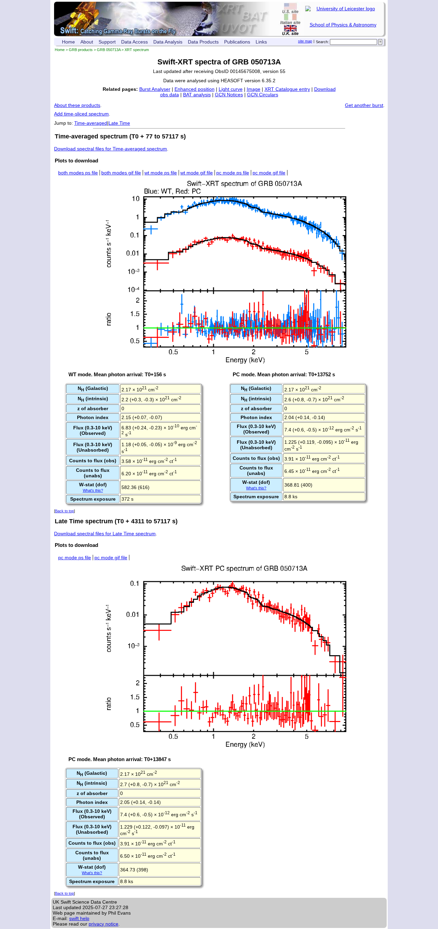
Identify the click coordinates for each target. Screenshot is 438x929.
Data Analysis (167, 42)
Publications (237, 42)
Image (253, 89)
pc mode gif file (269, 172)
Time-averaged (90, 123)
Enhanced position (195, 89)
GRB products (81, 50)
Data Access (134, 42)
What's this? (93, 490)
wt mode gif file (196, 172)
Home (68, 42)
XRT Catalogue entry (287, 89)
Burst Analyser (154, 89)
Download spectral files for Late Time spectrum (105, 533)
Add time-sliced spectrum (81, 114)
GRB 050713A (108, 50)
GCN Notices (229, 94)
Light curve (231, 89)
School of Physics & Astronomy (343, 24)
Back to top (64, 511)
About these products (77, 105)
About (86, 42)
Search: (322, 42)
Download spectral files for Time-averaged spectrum (110, 148)
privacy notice (103, 924)
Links (261, 42)
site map (305, 41)
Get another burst (364, 105)
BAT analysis (197, 94)
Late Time (119, 123)
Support (107, 42)
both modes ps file (78, 172)
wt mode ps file (160, 172)
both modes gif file (121, 172)
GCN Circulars (262, 94)
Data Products (203, 42)
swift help (79, 918)
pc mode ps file (232, 172)
